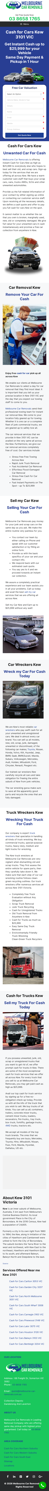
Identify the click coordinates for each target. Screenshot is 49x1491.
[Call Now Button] (42, 1485)
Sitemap (8, 1461)
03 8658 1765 (24, 18)
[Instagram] (33, 1476)
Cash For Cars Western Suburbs (20, 1452)
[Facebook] (7, 1476)
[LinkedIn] (14, 1476)
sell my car (30, 592)
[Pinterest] (20, 1476)
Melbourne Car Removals (16, 159)
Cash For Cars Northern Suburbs (21, 1448)
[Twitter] (27, 1476)
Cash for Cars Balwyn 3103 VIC (25, 1338)
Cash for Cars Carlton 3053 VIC (25, 1281)
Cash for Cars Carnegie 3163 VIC (26, 1314)
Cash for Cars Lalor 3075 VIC (24, 1326)
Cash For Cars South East (17, 1457)
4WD (7, 1125)
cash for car (23, 373)
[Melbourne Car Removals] (24, 5)
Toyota (31, 749)
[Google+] (40, 1476)
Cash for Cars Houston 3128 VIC (26, 1332)
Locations (9, 1465)
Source (5, 1263)
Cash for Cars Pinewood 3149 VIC (27, 1320)
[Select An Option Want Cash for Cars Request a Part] (24, 94)
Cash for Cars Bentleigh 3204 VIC (26, 1344)
